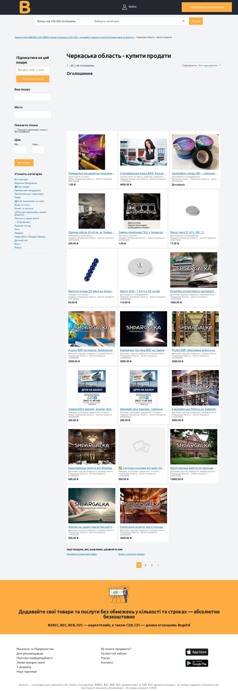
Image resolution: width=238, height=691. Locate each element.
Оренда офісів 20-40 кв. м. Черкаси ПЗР (91, 232)
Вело (17, 243)
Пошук (196, 21)
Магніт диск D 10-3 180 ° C (187, 232)
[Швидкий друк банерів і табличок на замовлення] (143, 387)
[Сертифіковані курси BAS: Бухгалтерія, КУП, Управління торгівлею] (143, 152)
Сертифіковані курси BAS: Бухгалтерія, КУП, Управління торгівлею (143, 173)
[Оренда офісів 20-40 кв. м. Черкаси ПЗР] (91, 211)
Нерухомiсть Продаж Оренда (29, 236)
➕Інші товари (21, 186)
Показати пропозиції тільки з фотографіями (30, 130)
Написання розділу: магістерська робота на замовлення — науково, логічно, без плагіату (143, 526)
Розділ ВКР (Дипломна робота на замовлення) (195, 350)
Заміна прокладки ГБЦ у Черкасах (140, 232)
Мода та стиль (22, 204)
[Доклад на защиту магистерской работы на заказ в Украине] (91, 505)
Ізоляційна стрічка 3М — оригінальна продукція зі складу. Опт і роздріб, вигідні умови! (195, 173)
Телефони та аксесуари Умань (82, 554)
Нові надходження (207, 65)
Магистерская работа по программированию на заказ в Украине (193, 468)
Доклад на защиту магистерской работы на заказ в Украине (91, 526)
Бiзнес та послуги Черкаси (131, 554)
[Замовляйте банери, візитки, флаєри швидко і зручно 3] (91, 387)
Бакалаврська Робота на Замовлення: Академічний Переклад (195, 409)
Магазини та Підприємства (35, 648)
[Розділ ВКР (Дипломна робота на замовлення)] (195, 329)
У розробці (24, 666)
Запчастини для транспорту (29, 193)
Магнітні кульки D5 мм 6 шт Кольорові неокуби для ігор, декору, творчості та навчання (91, 291)
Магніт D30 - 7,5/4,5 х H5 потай (140, 291)
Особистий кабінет (114, 653)
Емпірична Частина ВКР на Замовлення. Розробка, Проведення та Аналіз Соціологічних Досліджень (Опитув (143, 350)
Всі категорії (21, 179)
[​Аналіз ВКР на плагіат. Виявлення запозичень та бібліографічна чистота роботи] (91, 329)
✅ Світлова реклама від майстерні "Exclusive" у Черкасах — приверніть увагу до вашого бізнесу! (142, 468)
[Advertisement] (130, 104)
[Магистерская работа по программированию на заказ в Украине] (193, 446)
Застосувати (24, 162)
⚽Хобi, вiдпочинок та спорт (29, 201)
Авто (17, 229)
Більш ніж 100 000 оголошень (56, 21)
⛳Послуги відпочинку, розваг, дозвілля (30, 213)
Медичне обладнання (25, 183)
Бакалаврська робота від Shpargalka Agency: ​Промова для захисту (91, 468)
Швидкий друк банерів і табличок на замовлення (143, 409)
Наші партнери (27, 671)
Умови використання (31, 662)
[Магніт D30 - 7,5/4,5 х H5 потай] (143, 270)
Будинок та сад (22, 225)
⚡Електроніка (22, 222)
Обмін (17, 197)
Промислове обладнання (27, 190)
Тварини (18, 233)
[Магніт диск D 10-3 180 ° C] (193, 211)
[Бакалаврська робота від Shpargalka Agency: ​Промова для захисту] (91, 446)
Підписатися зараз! (33, 79)
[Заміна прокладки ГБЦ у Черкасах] (142, 211)
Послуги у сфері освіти (26, 218)
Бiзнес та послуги (23, 208)
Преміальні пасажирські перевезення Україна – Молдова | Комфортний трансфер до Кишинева (91, 173)
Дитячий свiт (21, 240)
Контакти (107, 662)
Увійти (132, 6)
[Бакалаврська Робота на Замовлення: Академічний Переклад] (195, 387)
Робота (18, 247)
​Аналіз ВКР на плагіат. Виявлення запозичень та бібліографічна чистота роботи (91, 350)
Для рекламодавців (30, 653)
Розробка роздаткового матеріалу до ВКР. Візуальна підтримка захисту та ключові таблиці (193, 291)
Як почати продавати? (116, 648)
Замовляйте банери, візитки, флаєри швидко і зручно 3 (91, 409)
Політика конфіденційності (35, 657)
